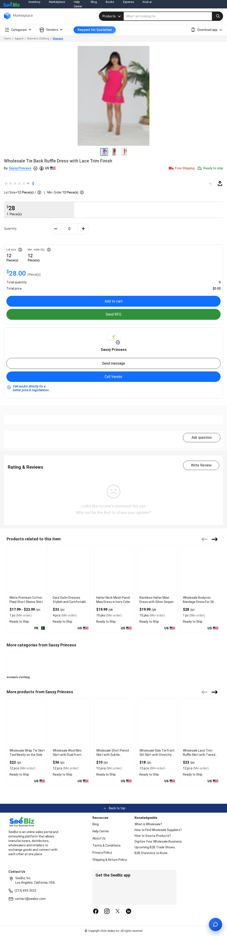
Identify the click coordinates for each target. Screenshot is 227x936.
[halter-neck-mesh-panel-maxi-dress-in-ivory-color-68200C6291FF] (114, 569)
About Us (99, 838)
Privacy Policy (102, 852)
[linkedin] (128, 911)
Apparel (19, 38)
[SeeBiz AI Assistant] (215, 924)
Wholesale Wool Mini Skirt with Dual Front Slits (67, 755)
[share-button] (220, 183)
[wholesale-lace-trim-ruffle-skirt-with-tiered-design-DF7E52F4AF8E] (200, 722)
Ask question (202, 437)
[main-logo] (18, 19)
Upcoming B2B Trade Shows (155, 847)
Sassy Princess (20, 168)
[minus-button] (55, 229)
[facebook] (95, 911)
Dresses (58, 38)
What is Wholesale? (148, 824)
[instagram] (107, 911)
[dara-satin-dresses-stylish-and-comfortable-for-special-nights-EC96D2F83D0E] (70, 569)
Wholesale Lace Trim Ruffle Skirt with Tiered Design (199, 755)
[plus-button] (83, 229)
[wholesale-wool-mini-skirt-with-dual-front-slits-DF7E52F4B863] (70, 722)
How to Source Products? (153, 835)
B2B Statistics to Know (151, 853)
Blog (95, 824)
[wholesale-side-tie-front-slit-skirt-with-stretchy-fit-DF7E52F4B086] (157, 722)
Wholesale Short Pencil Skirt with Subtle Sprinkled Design (112, 755)
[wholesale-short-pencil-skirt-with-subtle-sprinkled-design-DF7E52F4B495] (114, 722)
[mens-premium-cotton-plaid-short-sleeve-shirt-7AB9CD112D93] (27, 569)
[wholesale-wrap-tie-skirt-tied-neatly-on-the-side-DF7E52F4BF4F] (27, 722)
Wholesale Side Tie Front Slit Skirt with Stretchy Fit (156, 755)
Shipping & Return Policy (109, 859)
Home (7, 38)
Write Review (201, 465)
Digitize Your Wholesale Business (158, 841)
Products (109, 16)
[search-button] (217, 16)
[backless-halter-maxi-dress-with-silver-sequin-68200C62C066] (157, 569)
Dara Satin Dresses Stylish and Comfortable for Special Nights (70, 602)
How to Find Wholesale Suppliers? (158, 830)
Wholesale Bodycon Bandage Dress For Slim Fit (200, 602)
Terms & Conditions (106, 845)
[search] (173, 16)
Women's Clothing (38, 38)
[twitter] (117, 911)
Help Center (100, 831)
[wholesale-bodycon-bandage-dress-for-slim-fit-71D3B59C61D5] (200, 569)
